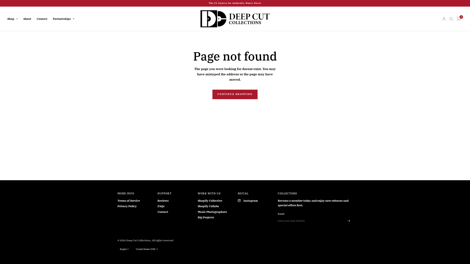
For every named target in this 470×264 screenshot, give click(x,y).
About (27, 19)
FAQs (161, 206)
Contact (42, 19)
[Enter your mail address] (348, 221)
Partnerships (62, 19)
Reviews (163, 200)
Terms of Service (129, 200)
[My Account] (444, 19)
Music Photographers (212, 212)
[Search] (451, 19)
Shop (10, 19)
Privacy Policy (127, 206)
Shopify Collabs (208, 206)
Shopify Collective (210, 200)
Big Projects (206, 217)
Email (281, 213)
